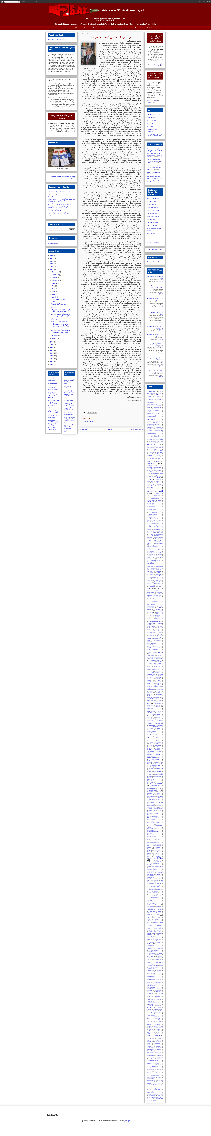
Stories (77, 28)
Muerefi (149, 853)
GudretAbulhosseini (152, 634)
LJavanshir (158, 745)
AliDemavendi (159, 441)
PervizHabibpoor (151, 909)
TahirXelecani (150, 1020)
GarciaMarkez (150, 623)
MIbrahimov (150, 794)
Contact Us (150, 28)
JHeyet (149, 716)
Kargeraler (149, 723)
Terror (155, 1026)
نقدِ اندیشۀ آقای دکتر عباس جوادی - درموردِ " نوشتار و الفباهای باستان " (53, 402)
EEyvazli (149, 557)
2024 (52, 261)
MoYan (148, 845)
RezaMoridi (151, 942)
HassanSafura (150, 661)
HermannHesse (159, 671)
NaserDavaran (151, 865)
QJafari (150, 924)
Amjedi (155, 449)
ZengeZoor (157, 1089)
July (53, 286)
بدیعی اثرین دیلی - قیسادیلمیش (52, 379)
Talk (159, 1020)
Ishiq (148, 703)
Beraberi (149, 520)
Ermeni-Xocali (157, 579)
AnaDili (161, 450)
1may (148, 394)
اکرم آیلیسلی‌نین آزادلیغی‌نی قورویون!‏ (58, 207)
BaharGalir (160, 497)
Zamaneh (151, 1081)
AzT (161, 491)
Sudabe (149, 1009)
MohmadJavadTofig (152, 838)
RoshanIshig (150, 948)
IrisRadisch (158, 702)
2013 (52, 361)
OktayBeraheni (150, 888)
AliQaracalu (151, 444)
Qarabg (149, 922)
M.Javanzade (151, 751)
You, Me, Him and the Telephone (53, 428)
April (54, 294)
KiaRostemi (158, 736)
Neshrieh (149, 872)
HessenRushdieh (155, 672)
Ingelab (151, 695)
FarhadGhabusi (159, 585)
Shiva (158, 991)
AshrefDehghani (151, 471)
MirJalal (151, 804)
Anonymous (150, 276)
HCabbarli (149, 665)
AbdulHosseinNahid (152, 404)
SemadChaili (150, 978)
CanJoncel (149, 526)
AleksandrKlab (159, 428)
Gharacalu (151, 627)
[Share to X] (92, 412)
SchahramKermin (151, 968)
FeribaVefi (154, 601)
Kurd (148, 740)
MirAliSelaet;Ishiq (151, 802)
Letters (150, 745)
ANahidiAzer (160, 452)
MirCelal (161, 802)
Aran (159, 458)
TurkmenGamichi (159, 1037)
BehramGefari (150, 505)
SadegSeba (160, 956)
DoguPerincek (155, 545)
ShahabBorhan (157, 984)
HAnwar (160, 652)
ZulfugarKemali (159, 1098)
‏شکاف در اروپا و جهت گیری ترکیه (68, 408)
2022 (52, 267)
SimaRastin (158, 995)
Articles (59, 28)
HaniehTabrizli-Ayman (152, 649)
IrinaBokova (150, 702)
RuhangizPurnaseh (151, 953)
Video (158, 1051)
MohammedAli (150, 830)
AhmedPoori (155, 422)
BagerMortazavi (151, 497)
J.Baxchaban (150, 708)
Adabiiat (159, 405)
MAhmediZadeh (151, 756)
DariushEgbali (159, 534)
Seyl (148, 984)
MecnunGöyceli (159, 774)
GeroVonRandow (151, 626)
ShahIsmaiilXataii (151, 987)
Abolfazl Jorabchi (152, 225)
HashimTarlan (150, 658)
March (54, 297)
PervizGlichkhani (151, 908)
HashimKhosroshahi (154, 657)
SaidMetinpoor (157, 959)
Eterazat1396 (157, 582)
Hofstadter (149, 681)
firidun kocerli (159, 612)
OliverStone (160, 888)
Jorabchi (151, 719)
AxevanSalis (150, 481)
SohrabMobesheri (151, 998)
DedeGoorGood (159, 538)
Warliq (148, 1054)
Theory (150, 1027)
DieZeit (155, 540)
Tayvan (159, 1021)
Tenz (154, 1023)
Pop (160, 917)
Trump (159, 1032)
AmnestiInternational (152, 450)
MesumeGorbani (152, 790)
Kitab (148, 737)
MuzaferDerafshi (151, 858)
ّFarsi (159, 589)
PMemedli (149, 916)
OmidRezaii (152, 889)
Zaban (159, 1077)
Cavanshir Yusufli (158, 526)
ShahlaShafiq (150, 988)
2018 (52, 347)
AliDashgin (151, 441)
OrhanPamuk (155, 894)
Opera (161, 892)
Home (51, 28)
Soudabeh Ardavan (152, 213)
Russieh (161, 953)
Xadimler (159, 1055)
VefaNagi (159, 1049)
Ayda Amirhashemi (152, 207)
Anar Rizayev (157, 453)
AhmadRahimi (151, 419)
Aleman (151, 430)
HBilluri (159, 663)
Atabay (161, 473)
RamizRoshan (159, 930)
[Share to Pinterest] (96, 412)
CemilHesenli (157, 528)
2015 (52, 356)
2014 (52, 359)
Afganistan (149, 410)
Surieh (161, 1010)
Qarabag (157, 920)
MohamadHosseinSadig (153, 817)
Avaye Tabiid (156, 478)
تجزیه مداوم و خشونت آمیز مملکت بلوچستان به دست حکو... (60, 326)
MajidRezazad (155, 759)
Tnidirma (151, 1029)
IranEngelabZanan (151, 700)
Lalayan (151, 743)
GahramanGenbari (154, 621)
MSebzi (148, 848)
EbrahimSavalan (151, 552)
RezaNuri (159, 942)
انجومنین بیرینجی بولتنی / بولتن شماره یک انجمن (61, 204)
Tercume (149, 1024)
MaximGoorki (159, 768)
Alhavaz (155, 431)
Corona (154, 532)
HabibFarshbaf (157, 638)
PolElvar (149, 917)
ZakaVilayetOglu (151, 1080)
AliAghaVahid (150, 435)
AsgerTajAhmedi (151, 468)
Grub (160, 632)
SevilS (148, 982)
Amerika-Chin (157, 446)
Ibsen (159, 691)
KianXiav (149, 736)
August (54, 283)
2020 (52, 342)
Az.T (154, 484)
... (147, 236)
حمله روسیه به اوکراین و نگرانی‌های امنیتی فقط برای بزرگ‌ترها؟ (53, 422)
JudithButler (150, 720)
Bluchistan (160, 521)
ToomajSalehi (158, 1030)
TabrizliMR (157, 1018)
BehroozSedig (150, 515)
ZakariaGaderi (150, 1078)
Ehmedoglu (158, 557)
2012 (52, 364)
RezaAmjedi (150, 941)
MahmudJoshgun (151, 757)
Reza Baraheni (151, 201)
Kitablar (157, 737)
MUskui (158, 856)
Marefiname (156, 763)
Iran (162, 697)
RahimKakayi (158, 927)
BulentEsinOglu (155, 523)
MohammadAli (159, 824)
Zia (159, 1092)
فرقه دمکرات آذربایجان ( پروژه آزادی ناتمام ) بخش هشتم (60, 315)
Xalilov (148, 1057)
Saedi (150, 957)
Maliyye (148, 763)
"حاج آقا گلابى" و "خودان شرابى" (52, 416)
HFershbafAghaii (151, 674)
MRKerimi (149, 847)
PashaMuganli (150, 898)
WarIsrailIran (158, 1052)
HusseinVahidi (159, 689)
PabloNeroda (150, 895)
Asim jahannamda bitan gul (156, 286)
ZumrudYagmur (152, 1100)
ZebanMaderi (150, 1083)
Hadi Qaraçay (151, 233)
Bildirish (154, 521)
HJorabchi (158, 677)
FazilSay (159, 593)
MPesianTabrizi (157, 845)
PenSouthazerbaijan (153, 905)
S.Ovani (159, 954)
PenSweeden (150, 906)
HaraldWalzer (153, 654)
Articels (158, 461)
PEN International (152, 120)
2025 (52, 258)
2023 (52, 264)
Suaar (159, 1007)
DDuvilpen (149, 538)
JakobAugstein (151, 711)
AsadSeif (149, 465)
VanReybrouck (150, 1049)
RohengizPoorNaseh (152, 947)
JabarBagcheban (151, 709)
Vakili (159, 1047)
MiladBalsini (160, 796)
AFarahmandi (157, 408)
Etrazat (148, 583)
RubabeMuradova (151, 951)
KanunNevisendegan (154, 722)
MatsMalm (151, 768)
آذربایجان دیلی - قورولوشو (59, 321)
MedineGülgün (158, 776)
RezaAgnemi (158, 939)
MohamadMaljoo (151, 819)
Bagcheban (157, 495)
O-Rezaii (159, 883)
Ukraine (158, 1040)
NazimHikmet (159, 866)
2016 (52, 353)
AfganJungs (158, 410)
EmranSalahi (150, 572)
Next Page (83, 429)
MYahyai (160, 858)
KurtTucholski (150, 742)
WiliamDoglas (157, 1054)
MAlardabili (159, 762)
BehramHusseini (151, 506)
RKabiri (149, 944)
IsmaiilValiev (158, 703)
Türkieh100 (149, 1037)
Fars (160, 586)
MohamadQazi (150, 821)
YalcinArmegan (150, 1064)
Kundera (159, 739)
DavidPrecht (150, 537)
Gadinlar (161, 620)
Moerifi (159, 810)
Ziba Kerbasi (151, 1095)
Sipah (148, 996)
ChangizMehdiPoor (158, 529)
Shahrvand (149, 990)
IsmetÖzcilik (150, 705)
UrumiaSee (157, 1043)
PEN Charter (150, 123)
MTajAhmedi (158, 850)
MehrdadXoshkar (151, 782)
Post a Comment (89, 421)
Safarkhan (158, 957)
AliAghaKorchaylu (151, 433)
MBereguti (160, 773)
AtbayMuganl (155, 475)
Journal (159, 719)
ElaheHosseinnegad (155, 560)
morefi (154, 841)
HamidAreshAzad (151, 643)
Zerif (160, 1091)
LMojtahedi (149, 746)
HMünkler (149, 680)
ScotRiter (159, 970)
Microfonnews (158, 794)
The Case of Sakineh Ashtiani (53, 388)
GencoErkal (159, 623)
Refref (158, 934)
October (55, 277)
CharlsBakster (157, 531)
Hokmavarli (158, 681)
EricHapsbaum (150, 575)
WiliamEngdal (150, 1055)
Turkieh (157, 1035)
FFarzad (149, 609)
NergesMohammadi (151, 869)
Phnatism (158, 912)
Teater (148, 1023)
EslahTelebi (158, 580)
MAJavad (160, 757)
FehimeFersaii (157, 595)
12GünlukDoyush (151, 393)
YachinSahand (150, 1061)
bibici (148, 521)
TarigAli (148, 1021)
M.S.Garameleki (151, 753)
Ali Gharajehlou (151, 204)
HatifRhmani (152, 663)
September (56, 280)
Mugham (158, 853)
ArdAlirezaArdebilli (151, 460)
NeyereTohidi (150, 875)
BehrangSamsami (151, 509)
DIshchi (150, 543)
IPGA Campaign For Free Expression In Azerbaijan (154, 135)
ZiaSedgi (149, 1094)
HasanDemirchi (150, 655)
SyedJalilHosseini (151, 1016)
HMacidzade (150, 678)
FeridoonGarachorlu (152, 603)
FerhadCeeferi (157, 596)
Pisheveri (158, 914)
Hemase (149, 669)
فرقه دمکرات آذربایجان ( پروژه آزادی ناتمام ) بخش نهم (60, 310)
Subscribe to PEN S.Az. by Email (57, 40)
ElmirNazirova (159, 566)
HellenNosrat (158, 668)
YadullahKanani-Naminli (153, 1063)
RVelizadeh (152, 954)
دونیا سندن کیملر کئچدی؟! (59, 304)
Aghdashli (160, 413)
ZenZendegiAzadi (151, 1091)
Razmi (154, 933)
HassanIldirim (159, 658)
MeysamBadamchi (151, 791)
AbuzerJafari (150, 405)
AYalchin (158, 481)
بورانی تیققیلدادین (158, 64)
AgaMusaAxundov (151, 413)
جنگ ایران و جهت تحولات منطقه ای (68, 413)
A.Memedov (150, 398)
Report (159, 937)
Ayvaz (148, 484)
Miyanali (159, 805)
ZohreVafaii (155, 1097)
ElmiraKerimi (150, 566)
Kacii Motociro (159, 720)
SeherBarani (150, 974)
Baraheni (149, 501)
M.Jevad (159, 751)
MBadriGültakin (157, 771)
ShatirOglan (150, 991)
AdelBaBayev (157, 407)
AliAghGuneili (159, 435)
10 (160, 391)
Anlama (149, 456)
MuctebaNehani (157, 851)
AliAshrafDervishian (151, 438)
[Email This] (88, 412)
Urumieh (149, 1044)
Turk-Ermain (150, 1033)
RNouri (158, 944)
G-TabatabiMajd (152, 620)
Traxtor (148, 1032)
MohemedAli (150, 833)
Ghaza (159, 627)
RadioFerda (160, 925)
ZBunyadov (158, 1081)
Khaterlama (150, 729)
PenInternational (151, 903)
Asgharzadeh (150, 470)
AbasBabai (149, 401)
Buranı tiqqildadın (151, 100)
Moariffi (150, 808)
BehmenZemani (151, 503)
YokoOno (149, 1072)
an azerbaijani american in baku (156, 312)
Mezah (159, 791)
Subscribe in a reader (153, 262)
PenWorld (158, 906)
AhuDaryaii (149, 425)
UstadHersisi (158, 1044)
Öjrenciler (160, 885)
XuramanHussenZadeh (152, 1060)
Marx (162, 763)
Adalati (148, 407)
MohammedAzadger (153, 831)
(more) (161, 281)
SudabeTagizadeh (158, 1009)
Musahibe (157, 854)
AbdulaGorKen (150, 402)
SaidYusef (158, 961)
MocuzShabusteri (158, 808)
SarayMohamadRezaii (152, 965)
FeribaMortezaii (150, 600)
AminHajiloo (150, 447)
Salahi (148, 962)
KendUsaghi (155, 726)
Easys (158, 549)
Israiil (157, 705)
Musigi (148, 856)
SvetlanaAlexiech (151, 1015)
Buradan (149, 102)
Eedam (159, 555)
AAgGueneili (150, 399)
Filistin (156, 610)
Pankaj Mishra (159, 895)
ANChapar (149, 455)
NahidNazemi (150, 861)
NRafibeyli (151, 883)
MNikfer (161, 807)
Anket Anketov (52, 408)
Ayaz (148, 482)
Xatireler (154, 1057)
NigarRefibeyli (150, 877)
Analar (150, 453)
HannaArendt (150, 651)
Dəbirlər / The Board (153, 198)
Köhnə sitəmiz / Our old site (155, 114)
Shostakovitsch (150, 993)
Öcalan (148, 885)
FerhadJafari (150, 598)
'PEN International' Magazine (152, 130)
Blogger (127, 1121)
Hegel (148, 666)
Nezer (159, 875)
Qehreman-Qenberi (158, 922)
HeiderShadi (157, 666)
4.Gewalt (149, 396)
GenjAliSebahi (150, 624)
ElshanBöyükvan (151, 569)
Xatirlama (160, 1057)
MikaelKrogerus (151, 796)
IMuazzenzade (159, 694)
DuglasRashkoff (159, 548)
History (150, 677)
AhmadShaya (150, 421)
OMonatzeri (160, 889)
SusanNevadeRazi (151, 1013)
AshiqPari (158, 470)
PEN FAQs (150, 126)
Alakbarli (158, 427)
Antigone (161, 456)
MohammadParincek (152, 828)
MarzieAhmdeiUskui (155, 765)
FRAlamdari (160, 617)
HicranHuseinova (153, 675)
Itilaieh (158, 706)
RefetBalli (149, 934)
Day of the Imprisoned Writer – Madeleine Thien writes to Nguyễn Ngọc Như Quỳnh (155, 179)
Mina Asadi (152, 799)
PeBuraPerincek (151, 902)
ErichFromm (160, 575)
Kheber (158, 729)
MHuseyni (149, 793)
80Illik (158, 396)
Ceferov (150, 528)
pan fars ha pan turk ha (159, 299)
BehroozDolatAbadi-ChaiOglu (154, 511)
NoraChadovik (159, 881)
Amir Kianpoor (159, 447)
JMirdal (158, 716)
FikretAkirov (157, 609)
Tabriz (148, 1018)
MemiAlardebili (150, 787)
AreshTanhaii (150, 461)
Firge (161, 610)
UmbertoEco (158, 1041)
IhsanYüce (149, 692)
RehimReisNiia (151, 936)
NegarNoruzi (155, 868)
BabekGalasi (157, 493)
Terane (159, 1023)
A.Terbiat (158, 398)
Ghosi (148, 629)
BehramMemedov (151, 508)
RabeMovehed (150, 925)
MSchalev (158, 847)
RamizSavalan (152, 931)
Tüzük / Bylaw (151, 117)
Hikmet (161, 675)
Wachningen (150, 1052)
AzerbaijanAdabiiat (151, 489)
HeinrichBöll (150, 668)
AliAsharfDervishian (155, 436)
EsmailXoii (149, 582)
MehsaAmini (150, 783)
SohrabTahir (150, 999)
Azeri (159, 489)
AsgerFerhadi (157, 467)
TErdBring (157, 1024)
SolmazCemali (150, 1001)
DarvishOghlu (155, 535)
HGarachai (160, 674)
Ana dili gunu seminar (159, 371)
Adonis (148, 408)
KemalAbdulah (159, 725)
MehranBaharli (150, 779)
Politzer (155, 917)
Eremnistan (158, 574)
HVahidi (151, 691)
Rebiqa (160, 933)
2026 (52, 255)
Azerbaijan (150, 487)
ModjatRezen (152, 810)
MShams (158, 848)
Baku (159, 500)
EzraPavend (157, 583)
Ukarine (159, 1038)
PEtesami (160, 909)
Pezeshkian (152, 911)
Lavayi (161, 743)
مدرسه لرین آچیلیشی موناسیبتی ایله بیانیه (59, 191)
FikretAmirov (150, 610)
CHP (148, 532)
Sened (159, 979)
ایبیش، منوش (55, 318)
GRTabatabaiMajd (151, 632)
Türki (158, 1033)
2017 (52, 350)
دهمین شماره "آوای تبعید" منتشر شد (69, 399)
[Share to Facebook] (94, 412)
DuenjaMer (149, 548)
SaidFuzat (149, 959)
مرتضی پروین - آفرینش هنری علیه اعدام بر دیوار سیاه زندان (69, 381)
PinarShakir (150, 914)
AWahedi (149, 479)
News (158, 874)
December (55, 272)
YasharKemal (154, 1066)
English (114, 28)
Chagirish (149, 529)
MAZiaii (151, 770)
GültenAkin (151, 635)
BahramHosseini (155, 498)
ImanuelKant (150, 694)
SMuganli (157, 996)
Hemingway (150, 671)
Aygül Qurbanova (156, 482)
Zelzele (148, 1084)
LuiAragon (158, 746)
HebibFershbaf (157, 665)
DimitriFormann (150, 542)
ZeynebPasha (150, 1092)
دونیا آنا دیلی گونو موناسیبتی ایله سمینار (58, 213)
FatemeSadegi (150, 592)
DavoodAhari (158, 537)
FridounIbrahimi (159, 618)
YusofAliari (160, 1074)
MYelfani (156, 860)
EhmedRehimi (150, 558)
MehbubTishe (150, 777)
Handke (159, 647)
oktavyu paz (155, 886)
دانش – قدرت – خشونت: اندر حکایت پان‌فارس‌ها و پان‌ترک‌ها (53, 395)
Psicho (148, 919)
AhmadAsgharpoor (151, 418)
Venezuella (149, 1051)
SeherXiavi (158, 974)
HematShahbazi (157, 669)
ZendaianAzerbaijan (158, 1084)
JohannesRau (150, 717)
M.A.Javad (149, 748)
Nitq (160, 878)
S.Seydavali (150, 956)
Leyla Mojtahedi (151, 219)
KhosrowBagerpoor (151, 732)
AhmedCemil (160, 421)
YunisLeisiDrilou (151, 1074)
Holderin (149, 683)
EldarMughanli (150, 562)
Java (159, 711)
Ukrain (148, 1040)
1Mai (160, 393)
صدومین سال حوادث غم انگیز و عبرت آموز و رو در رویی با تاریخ (69, 419)
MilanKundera (152, 797)
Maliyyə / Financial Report (154, 249)
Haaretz (149, 638)
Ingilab (159, 695)
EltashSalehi (150, 571)
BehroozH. (155, 512)
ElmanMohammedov (152, 565)
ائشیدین (157, 65)
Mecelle (151, 774)
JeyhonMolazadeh (155, 714)
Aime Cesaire (158, 425)
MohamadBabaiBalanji (152, 813)
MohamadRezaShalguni (153, 822)
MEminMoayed (151, 788)
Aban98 (159, 399)
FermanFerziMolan (151, 606)
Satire (161, 965)
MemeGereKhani (155, 785)
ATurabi (149, 478)
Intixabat (156, 697)
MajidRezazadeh (151, 760)
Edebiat (160, 554)
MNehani (155, 807)
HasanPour (160, 655)
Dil (160, 540)
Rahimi (150, 927)
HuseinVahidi (158, 686)
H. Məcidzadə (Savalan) (154, 637)
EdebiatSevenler (151, 555)
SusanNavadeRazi (155, 1012)
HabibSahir (150, 640)
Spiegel (159, 1005)
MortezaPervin (150, 844)
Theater (161, 1026)
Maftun (158, 754)
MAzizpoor (158, 770)
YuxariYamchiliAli (151, 1077)
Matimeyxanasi (159, 767)
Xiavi (159, 1058)
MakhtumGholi (150, 762)
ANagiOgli (151, 452)
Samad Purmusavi (152, 222)
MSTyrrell (149, 850)
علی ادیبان (151, 344)
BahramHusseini (151, 500)
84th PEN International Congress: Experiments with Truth (154, 161)
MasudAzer (149, 767)
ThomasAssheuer (158, 1027)
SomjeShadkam (151, 1005)
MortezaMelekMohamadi (153, 842)
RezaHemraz (159, 941)
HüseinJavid (150, 686)
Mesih (159, 788)
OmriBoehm (155, 891)
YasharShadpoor (151, 1067)
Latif (157, 743)
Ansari (154, 456)
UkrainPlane (150, 1041)
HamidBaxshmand (151, 644)
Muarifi (148, 851)
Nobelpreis (151, 881)
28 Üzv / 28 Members (153, 242)
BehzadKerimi (150, 518)
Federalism (149, 595)
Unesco (149, 1043)
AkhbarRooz (150, 427)
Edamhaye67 (152, 554)
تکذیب (49, 216)
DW (151, 549)
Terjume (149, 1026)
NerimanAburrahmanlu (152, 871)
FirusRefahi (151, 613)
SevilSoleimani (157, 982)
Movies (159, 844)
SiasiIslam (151, 995)
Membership (138, 28)
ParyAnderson (155, 897)
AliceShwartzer (159, 439)
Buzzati (159, 525)
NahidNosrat (160, 861)
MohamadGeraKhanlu (152, 816)
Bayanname (158, 501)
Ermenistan (150, 580)
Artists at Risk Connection (154, 172)
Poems (68, 28)
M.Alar (158, 748)
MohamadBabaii (151, 814)
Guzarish (159, 635)
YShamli (158, 1072)
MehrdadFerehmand (152, 780)
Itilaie (150, 706)
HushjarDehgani (151, 688)
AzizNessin (150, 491)
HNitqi (158, 680)
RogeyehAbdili (150, 945)
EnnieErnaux (150, 574)
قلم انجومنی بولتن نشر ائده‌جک (56, 210)
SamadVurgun (150, 964)
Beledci (159, 518)
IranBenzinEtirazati (155, 698)
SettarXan (159, 981)
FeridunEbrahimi (151, 604)
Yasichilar (159, 1069)
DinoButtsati (160, 542)
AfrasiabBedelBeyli (151, 411)
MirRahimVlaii (151, 805)
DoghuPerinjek (159, 543)
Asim (148, 473)
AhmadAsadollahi (151, 416)
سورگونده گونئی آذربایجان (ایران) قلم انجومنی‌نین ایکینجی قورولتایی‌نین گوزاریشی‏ (61, 200)
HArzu (159, 654)
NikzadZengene (151, 878)
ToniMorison (150, 1030)
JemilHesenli (160, 712)
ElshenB (159, 569)
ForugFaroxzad (150, 617)
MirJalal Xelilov (159, 804)
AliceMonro (149, 439)
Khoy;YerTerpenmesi (152, 734)
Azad (159, 484)
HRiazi (159, 685)
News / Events (125, 28)
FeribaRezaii (160, 600)
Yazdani (149, 1071)
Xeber (151, 1058)
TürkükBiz (151, 1038)
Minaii (159, 799)
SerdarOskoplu (150, 981)
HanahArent (150, 647)
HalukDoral (149, 641)
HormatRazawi (157, 683)
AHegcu (155, 415)
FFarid (159, 607)
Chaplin (150, 531)
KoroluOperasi (150, 739)
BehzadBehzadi (151, 517)
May (53, 291)
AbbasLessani (158, 401)
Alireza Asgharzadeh (153, 210)
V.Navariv (149, 1046)
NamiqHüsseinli (155, 863)
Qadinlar (157, 919)
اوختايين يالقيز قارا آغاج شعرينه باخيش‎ (53, 411)
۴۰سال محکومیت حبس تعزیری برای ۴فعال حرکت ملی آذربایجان (69, 393)
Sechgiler (149, 971)
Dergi (150, 540)
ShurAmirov (160, 993)
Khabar (158, 728)
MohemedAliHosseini (152, 834)
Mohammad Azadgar (153, 216)
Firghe (151, 612)
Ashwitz (159, 471)
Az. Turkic (96, 28)
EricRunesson (152, 577)
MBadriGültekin (151, 773)
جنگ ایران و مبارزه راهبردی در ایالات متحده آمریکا (69, 426)
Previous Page (137, 429)
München (149, 854)
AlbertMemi (149, 428)
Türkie (148, 1035)
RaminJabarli (157, 928)
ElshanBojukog (155, 568)
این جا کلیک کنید (70, 134)
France (150, 618)
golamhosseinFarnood (153, 630)
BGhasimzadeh (157, 520)
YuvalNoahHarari (155, 1075)
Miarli (158, 793)
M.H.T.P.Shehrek (159, 749)
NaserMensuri (150, 866)
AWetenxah (158, 479)
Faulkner (151, 593)
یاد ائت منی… (55, 307)
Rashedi (149, 933)
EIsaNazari (160, 558)
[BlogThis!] (90, 412)
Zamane (161, 1080)
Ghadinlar (160, 626)
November (55, 275)
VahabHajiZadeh (151, 1047)
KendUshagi (150, 728)
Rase (160, 931)
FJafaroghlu (160, 613)
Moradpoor (160, 839)
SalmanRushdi (157, 962)
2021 (52, 269)
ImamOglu (158, 692)
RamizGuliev (150, 930)
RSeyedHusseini (155, 950)
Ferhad (148, 596)
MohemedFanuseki (151, 836)
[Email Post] (83, 412)
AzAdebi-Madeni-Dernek (153, 485)
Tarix (154, 1021)
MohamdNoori (150, 824)
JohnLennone (159, 717)
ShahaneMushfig (151, 985)
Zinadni (159, 1095)
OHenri (154, 885)
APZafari (151, 458)
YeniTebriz (157, 1071)
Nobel (161, 880)
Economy (160, 552)
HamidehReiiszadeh (152, 646)
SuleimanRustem (153, 1010)
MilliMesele (160, 797)
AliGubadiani (155, 442)
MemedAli (160, 784)
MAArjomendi (150, 754)
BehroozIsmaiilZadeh (152, 514)
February (55, 335)
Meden (150, 776)
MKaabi (149, 807)
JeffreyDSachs (150, 712)
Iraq (160, 700)
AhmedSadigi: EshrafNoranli (154, 424)
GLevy (157, 629)
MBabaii (149, 771)
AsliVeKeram (154, 473)
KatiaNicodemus (159, 723)
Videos (86, 28)
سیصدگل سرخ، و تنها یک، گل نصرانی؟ (69, 404)
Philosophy (149, 912)
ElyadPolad (158, 571)
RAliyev (148, 928)
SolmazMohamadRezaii (153, 1002)
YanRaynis (160, 1064)
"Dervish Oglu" (151, 391)
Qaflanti (149, 920)
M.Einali (149, 750)
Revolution (149, 939)
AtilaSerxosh (150, 476)
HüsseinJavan (150, 689)
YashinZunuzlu (150, 1069)
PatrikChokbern (151, 900)
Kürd (157, 740)
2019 (52, 345)
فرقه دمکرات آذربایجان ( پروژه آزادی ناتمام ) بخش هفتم (60, 331)
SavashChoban (155, 967)
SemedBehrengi (151, 979)
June (54, 289)
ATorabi (159, 476)
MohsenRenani (150, 839)
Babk (148, 495)
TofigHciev (158, 1029)
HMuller (159, 678)
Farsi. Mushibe (152, 590)
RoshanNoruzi (159, 948)
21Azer (157, 394)
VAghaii (158, 1046)
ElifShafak (159, 562)
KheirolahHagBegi (151, 731)
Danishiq (151, 534)
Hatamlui (160, 661)
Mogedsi (149, 811)
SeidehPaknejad (151, 976)
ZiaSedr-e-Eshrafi (158, 1094)
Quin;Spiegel (158, 924)
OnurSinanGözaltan (152, 892)
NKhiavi (149, 880)
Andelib (158, 455)
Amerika (149, 446)
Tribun (154, 1032)
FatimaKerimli (159, 592)
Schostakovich (150, 970)
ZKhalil (148, 1097)
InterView (149, 697)
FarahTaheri (150, 585)
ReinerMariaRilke (151, 937)
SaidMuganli (150, 961)
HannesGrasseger (151, 652)
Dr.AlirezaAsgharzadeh (152, 546)
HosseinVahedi (150, 685)
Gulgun (161, 634)
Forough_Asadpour (155, 615)
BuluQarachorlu (151, 525)
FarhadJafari (152, 586)
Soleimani (158, 999)
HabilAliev (158, 640)
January (55, 338)
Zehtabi (159, 1083)
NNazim (156, 880)
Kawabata (151, 725)
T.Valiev (159, 1016)
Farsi (105, 28)
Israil (162, 705)
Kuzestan (159, 742)
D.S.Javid (160, 532)
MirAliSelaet (150, 801)
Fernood (161, 606)
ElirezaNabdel (150, 563)
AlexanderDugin (159, 430)
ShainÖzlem (158, 990)
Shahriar (159, 988)
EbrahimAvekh (150, 551)
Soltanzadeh (150, 1004)
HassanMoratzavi (155, 660)
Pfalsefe (159, 911)
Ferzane (151, 607)
